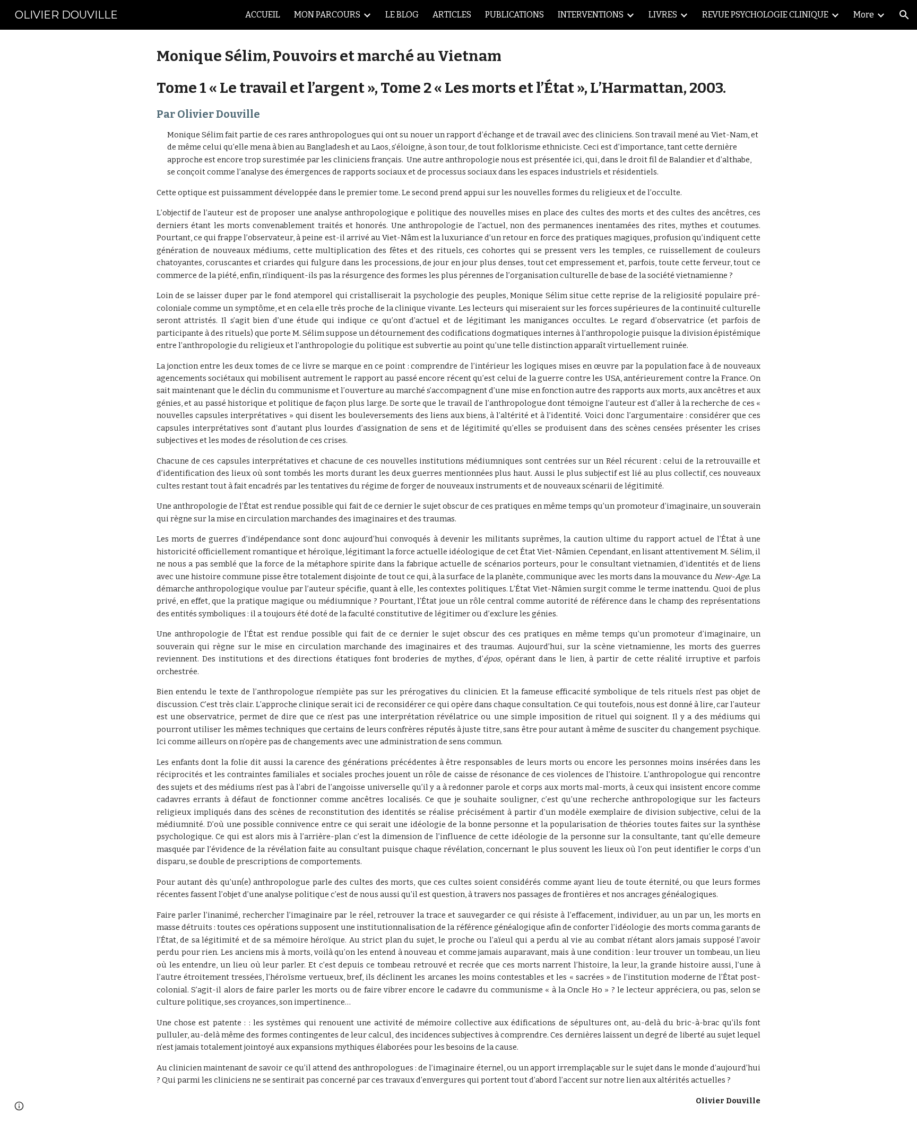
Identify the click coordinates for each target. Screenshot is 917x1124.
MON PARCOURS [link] (327, 15)
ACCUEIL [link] (262, 15)
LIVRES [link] (662, 15)
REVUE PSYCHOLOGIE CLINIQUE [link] (765, 15)
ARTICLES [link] (451, 15)
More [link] (863, 15)
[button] (904, 15)
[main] (458, 576)
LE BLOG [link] (402, 15)
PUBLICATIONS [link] (514, 15)
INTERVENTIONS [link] (591, 15)
